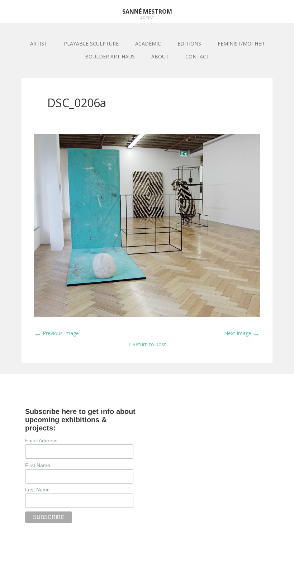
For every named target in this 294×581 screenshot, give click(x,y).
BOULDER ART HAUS (110, 56)
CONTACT (197, 56)
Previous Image (56, 333)
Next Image (242, 333)
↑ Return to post (147, 344)
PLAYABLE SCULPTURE (91, 43)
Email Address (41, 440)
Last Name (37, 489)
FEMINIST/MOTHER (241, 43)
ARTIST (38, 43)
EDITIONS (189, 43)
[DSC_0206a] (147, 315)
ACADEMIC (148, 43)
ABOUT (160, 56)
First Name (37, 465)
